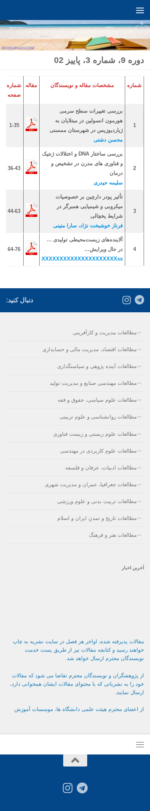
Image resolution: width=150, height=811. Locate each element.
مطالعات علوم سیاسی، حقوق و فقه (97, 400)
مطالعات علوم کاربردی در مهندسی (98, 451)
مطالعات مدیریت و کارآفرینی (105, 333)
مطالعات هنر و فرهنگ (113, 535)
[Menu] (140, 10)
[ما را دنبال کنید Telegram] (139, 300)
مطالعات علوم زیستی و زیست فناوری (95, 434)
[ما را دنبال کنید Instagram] (126, 300)
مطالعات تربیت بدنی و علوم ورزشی (97, 501)
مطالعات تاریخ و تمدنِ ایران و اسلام (97, 518)
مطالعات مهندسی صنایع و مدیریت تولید (93, 383)
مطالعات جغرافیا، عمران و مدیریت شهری (91, 484)
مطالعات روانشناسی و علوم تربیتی (98, 417)
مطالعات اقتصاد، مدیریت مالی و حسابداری (89, 349)
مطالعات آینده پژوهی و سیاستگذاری (97, 366)
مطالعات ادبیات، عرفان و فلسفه (101, 468)
